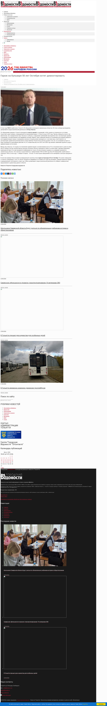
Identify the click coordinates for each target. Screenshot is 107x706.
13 (7, 460)
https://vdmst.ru (5, 692)
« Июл (2, 467)
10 (1, 460)
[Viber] (10, 174)
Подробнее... (86, 704)
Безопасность (7, 82)
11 (3, 460)
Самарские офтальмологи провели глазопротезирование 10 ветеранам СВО (30, 283)
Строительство (8, 50)
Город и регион (8, 47)
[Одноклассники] (4, 174)
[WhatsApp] (12, 174)
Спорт (5, 62)
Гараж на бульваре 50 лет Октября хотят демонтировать (19, 84)
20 (7, 462)
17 (1, 462)
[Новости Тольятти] (36, 7)
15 (10, 460)
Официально (7, 510)
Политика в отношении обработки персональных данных (16, 499)
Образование (7, 57)
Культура (6, 60)
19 (5, 462)
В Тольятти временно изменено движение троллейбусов (23, 388)
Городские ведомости (23, 700)
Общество (6, 55)
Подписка (6, 514)
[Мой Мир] (6, 174)
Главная (6, 79)
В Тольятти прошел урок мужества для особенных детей (23, 335)
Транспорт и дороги (9, 49)
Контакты (6, 517)
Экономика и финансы (10, 45)
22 (10, 462)
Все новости (4, 495)
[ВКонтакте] (2, 174)
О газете (6, 509)
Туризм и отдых (8, 64)
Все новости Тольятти (10, 81)
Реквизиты (7, 515)
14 (8, 460)
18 (3, 462)
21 (8, 462)
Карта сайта (4, 496)
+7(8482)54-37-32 (7, 688)
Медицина (6, 59)
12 (5, 460)
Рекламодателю (8, 512)
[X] (8, 174)
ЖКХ (5, 52)
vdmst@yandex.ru (5, 690)
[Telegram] (15, 174)
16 (12, 460)
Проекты (6, 54)
